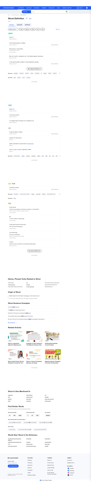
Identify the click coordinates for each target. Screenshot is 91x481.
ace (53, 156)
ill (41, 73)
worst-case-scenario (49, 399)
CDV (9, 397)
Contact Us (69, 460)
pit (45, 395)
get (27, 282)
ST (32, 415)
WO (14, 415)
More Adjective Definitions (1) (34, 68)
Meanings (11, 24)
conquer (28, 156)
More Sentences (11, 322)
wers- (28, 296)
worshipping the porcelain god (14, 442)
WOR (20, 415)
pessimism (10, 395)
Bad (10, 37)
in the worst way (11, 284)
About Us (49, 460)
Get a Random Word (13, 466)
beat (46, 156)
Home (9, 14)
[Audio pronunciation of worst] (26, 18)
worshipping (47, 438)
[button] (80, 8)
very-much (38, 194)
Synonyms (19, 24)
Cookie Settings (50, 467)
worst (48, 415)
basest (45, 73)
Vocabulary (30, 470)
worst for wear (29, 397)
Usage (29, 472)
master (23, 156)
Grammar (30, 467)
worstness (28, 401)
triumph (43, 194)
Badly (10, 109)
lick (50, 156)
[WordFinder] (87, 8)
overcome (33, 156)
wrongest (16, 73)
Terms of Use (50, 470)
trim (56, 156)
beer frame (28, 399)
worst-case (47, 444)
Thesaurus (30, 462)
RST (37, 415)
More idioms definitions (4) (34, 250)
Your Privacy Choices (47, 480)
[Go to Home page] (8, 7)
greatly (33, 194)
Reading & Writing (32, 475)
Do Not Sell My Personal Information (51, 473)
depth (9, 401)
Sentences (27, 24)
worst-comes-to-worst (31, 446)
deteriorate (30, 143)
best (15, 77)
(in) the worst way (30, 286)
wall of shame (29, 395)
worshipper (28, 438)
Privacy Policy (50, 462)
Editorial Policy (50, 465)
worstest (46, 397)
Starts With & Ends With (15, 422)
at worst (28, 284)
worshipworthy (48, 442)
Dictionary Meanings (15, 14)
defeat (19, 149)
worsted (9, 399)
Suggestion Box (70, 462)
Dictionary (25, 11)
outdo (15, 149)
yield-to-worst (48, 401)
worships (28, 442)
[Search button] (67, 11)
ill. (13, 37)
